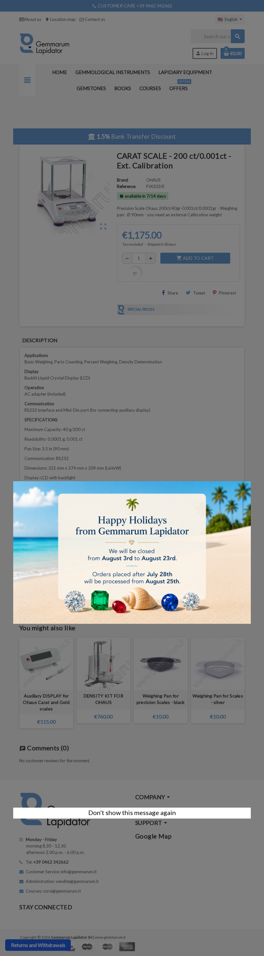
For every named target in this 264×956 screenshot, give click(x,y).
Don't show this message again (132, 812)
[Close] (251, 478)
